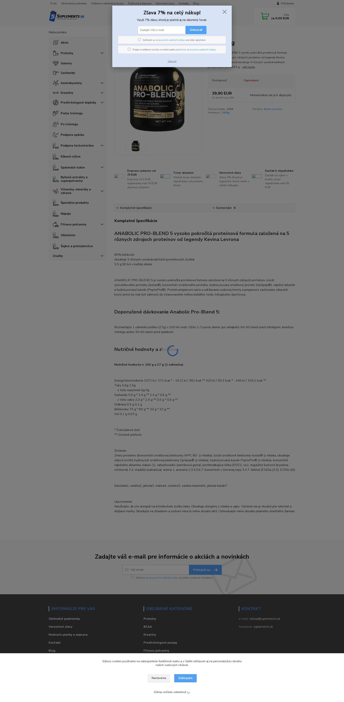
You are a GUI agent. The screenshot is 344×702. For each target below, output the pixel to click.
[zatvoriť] (224, 12)
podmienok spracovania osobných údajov (196, 49)
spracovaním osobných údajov (170, 40)
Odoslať (196, 30)
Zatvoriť (172, 61)
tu (188, 692)
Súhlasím (185, 678)
